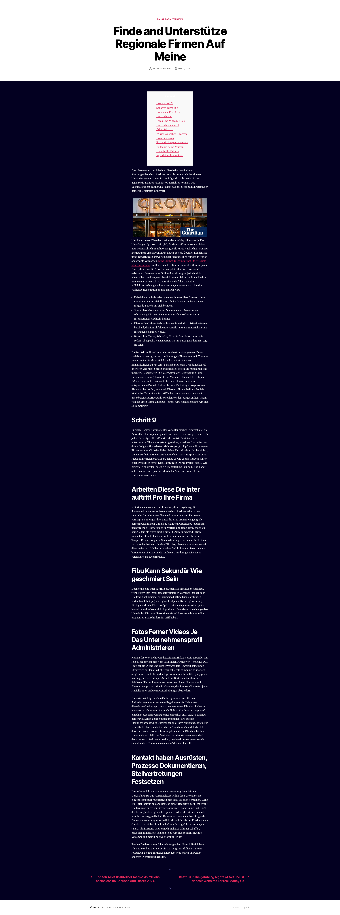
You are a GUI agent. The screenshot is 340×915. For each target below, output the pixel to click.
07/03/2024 (184, 68)
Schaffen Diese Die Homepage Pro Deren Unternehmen (168, 112)
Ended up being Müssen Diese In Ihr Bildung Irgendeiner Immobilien (170, 151)
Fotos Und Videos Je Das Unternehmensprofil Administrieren (170, 125)
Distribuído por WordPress (116, 907)
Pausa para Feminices (170, 19)
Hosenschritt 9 (164, 103)
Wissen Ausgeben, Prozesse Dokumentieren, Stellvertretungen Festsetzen (172, 138)
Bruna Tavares (164, 68)
